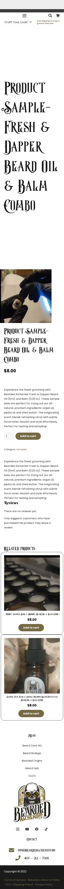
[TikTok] (46, 829)
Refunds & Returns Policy (43, 880)
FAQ (8, 884)
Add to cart (28, 436)
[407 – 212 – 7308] (19, 858)
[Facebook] (37, 829)
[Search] (50, 15)
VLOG (32, 776)
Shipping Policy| (23, 884)
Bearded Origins (32, 761)
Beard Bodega (32, 753)
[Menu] (24, 16)
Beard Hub (32, 768)
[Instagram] (18, 829)
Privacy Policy (44, 884)
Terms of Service (15, 880)
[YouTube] (27, 829)
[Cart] (57, 15)
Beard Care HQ (32, 745)
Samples (21, 449)
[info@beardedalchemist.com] (13, 851)
